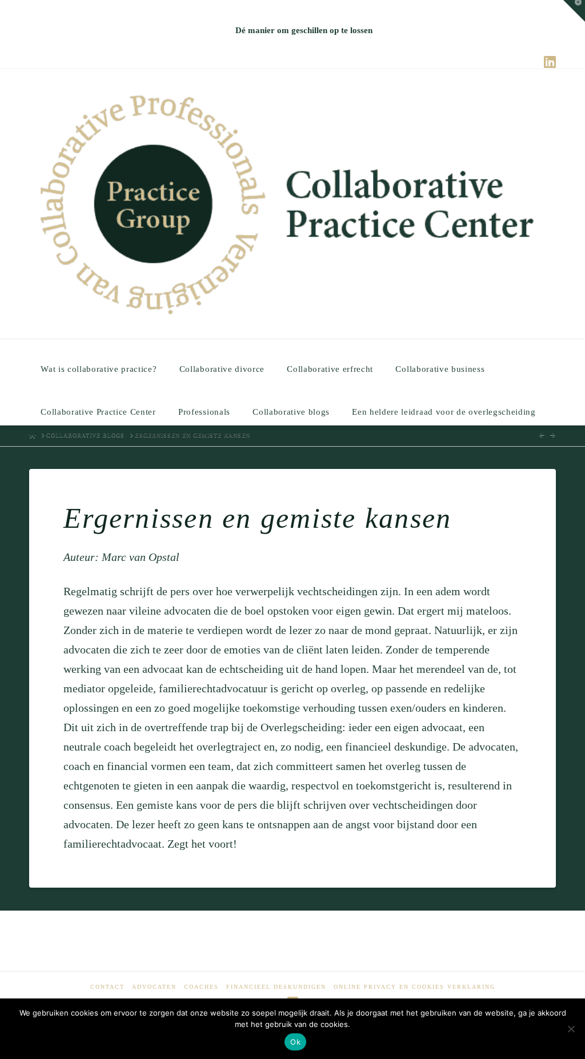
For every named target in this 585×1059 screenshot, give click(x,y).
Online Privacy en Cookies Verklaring (414, 987)
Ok (295, 1041)
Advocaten (154, 987)
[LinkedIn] (550, 62)
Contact (107, 987)
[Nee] (570, 1028)
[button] (574, 11)
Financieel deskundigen (276, 987)
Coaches (201, 987)
